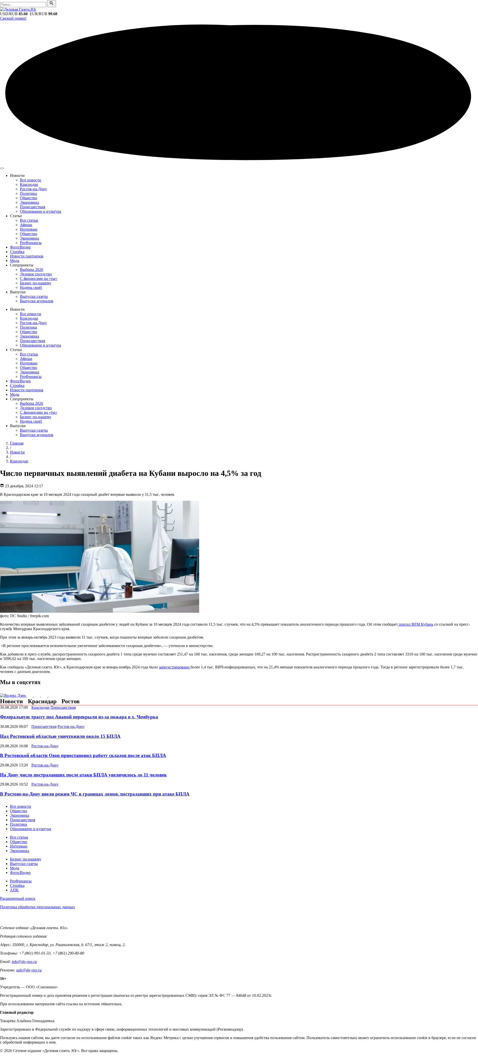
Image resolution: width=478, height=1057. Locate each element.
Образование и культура (40, 211)
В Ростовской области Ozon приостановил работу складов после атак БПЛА (83, 755)
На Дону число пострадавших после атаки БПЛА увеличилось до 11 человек (83, 774)
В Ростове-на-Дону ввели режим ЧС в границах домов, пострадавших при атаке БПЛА (94, 794)
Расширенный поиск (17, 898)
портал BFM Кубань (415, 624)
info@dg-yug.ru (24, 961)
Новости (11, 701)
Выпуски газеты (34, 296)
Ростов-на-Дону (33, 189)
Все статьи (29, 220)
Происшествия (32, 207)
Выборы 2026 (31, 269)
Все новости (30, 180)
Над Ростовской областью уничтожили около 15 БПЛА (60, 736)
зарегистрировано (174, 667)
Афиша (26, 225)
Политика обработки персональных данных (37, 907)
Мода (14, 260)
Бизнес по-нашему (35, 283)
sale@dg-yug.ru (29, 970)
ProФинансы (31, 243)
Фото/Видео (20, 247)
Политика (28, 193)
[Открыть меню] (2, 168)
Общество (28, 198)
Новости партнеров (26, 256)
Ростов (70, 701)
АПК (14, 890)
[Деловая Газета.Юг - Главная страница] (18, 9)
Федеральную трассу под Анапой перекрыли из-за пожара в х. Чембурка (79, 716)
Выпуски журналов (36, 301)
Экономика (29, 202)
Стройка (17, 252)
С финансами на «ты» (38, 278)
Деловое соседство (36, 274)
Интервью (28, 229)
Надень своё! (31, 287)
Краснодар (29, 184)
